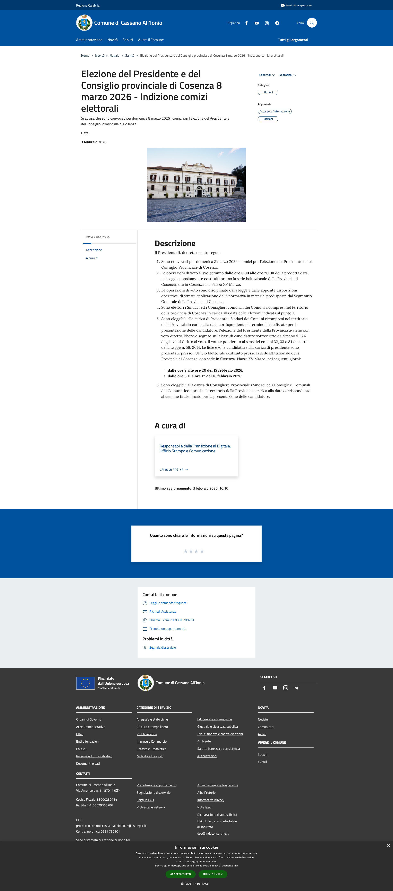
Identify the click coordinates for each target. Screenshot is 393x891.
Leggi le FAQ (145, 799)
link (236, 865)
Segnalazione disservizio (154, 792)
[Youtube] (255, 22)
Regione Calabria (87, 5)
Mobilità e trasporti (150, 756)
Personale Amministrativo (94, 756)
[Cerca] (312, 23)
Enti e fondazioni (87, 741)
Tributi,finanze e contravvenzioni (220, 733)
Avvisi (262, 734)
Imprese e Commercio (152, 741)
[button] (196, 883)
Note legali (204, 807)
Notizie (114, 55)
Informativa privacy (210, 799)
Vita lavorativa (147, 734)
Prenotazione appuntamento (156, 785)
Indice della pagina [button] (98, 237)
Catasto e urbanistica (151, 748)
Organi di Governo (88, 719)
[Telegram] (275, 22)
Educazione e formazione (214, 719)
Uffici (79, 734)
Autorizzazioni (207, 755)
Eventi (262, 761)
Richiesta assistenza (151, 807)
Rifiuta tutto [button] (213, 874)
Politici (81, 748)
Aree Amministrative (90, 726)
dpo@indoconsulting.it (213, 833)
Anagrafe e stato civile (152, 719)
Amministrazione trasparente (217, 785)
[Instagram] (265, 22)
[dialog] (196, 866)
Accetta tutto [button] (180, 874)
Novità (99, 55)
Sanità (129, 55)
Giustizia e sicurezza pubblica (217, 726)
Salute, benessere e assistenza (218, 748)
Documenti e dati (88, 763)
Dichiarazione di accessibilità (217, 814)
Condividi (265, 75)
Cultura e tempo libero (152, 726)
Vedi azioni (286, 75)
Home (85, 55)
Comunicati (266, 726)
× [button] (388, 845)
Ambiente (204, 741)
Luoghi (262, 754)
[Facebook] (245, 22)
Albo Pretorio (206, 792)
